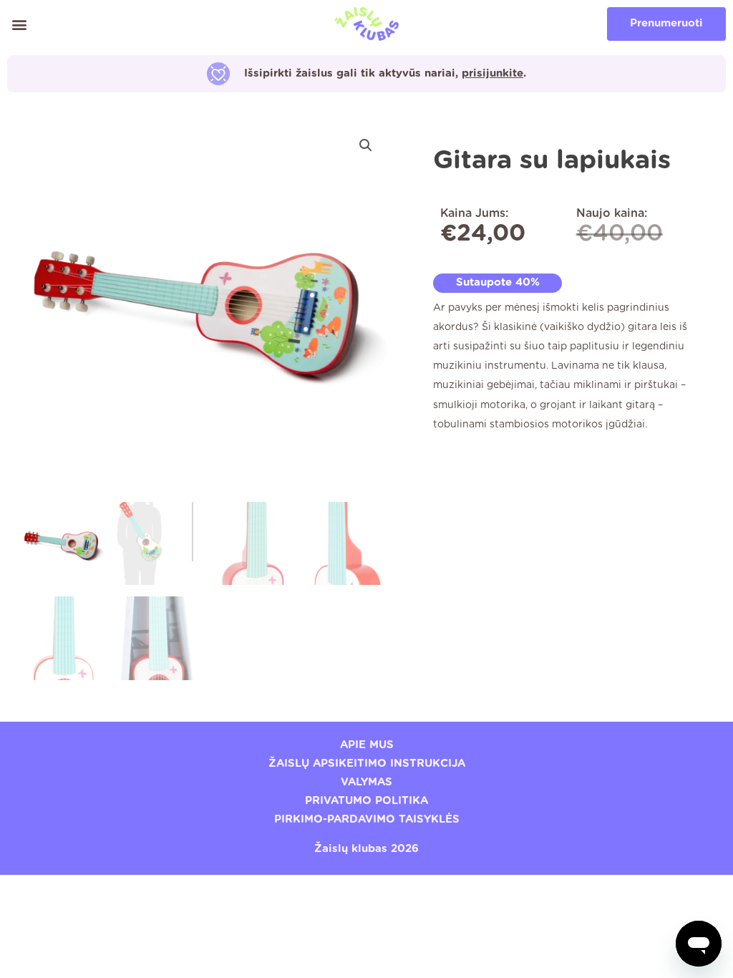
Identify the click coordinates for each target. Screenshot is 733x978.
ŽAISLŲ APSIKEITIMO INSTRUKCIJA (366, 763)
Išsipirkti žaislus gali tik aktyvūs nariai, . (385, 73)
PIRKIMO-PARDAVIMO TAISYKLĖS (367, 819)
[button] (19, 24)
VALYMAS (366, 782)
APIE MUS (367, 745)
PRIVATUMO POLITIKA (366, 800)
